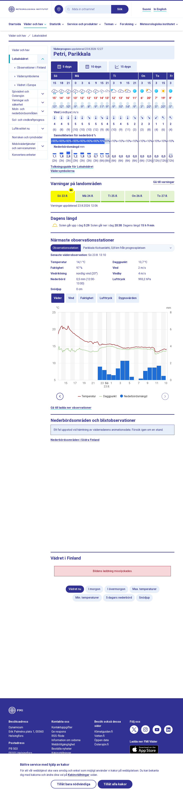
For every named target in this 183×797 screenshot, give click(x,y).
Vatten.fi (99, 736)
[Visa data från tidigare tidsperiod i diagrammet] (59, 396)
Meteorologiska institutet (157, 24)
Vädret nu (75, 589)
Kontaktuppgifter (61, 727)
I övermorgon (116, 589)
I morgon (94, 589)
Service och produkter (82, 24)
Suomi (146, 9)
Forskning (126, 24)
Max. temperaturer (144, 589)
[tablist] (112, 66)
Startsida (15, 24)
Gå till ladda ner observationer (71, 407)
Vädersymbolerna (63, 171)
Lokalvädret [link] (39, 35)
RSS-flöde (57, 736)
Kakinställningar (61, 753)
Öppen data (101, 740)
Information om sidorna (65, 740)
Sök (119, 9)
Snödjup (144, 597)
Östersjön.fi (101, 744)
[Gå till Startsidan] (29, 9)
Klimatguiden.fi (103, 731)
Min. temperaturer (87, 597)
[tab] (64, 66)
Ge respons (58, 731)
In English (160, 9)
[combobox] (90, 9)
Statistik (55, 24)
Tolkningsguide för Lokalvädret (72, 166)
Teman (108, 24)
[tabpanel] (112, 117)
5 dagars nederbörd (119, 597)
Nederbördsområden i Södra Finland (75, 440)
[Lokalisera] (59, 9)
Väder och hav (33, 24)
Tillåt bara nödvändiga (73, 784)
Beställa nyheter (61, 748)
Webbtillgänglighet (63, 744)
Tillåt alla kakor (115, 784)
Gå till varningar (163, 182)
